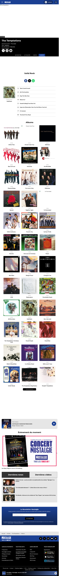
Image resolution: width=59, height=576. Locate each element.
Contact (11, 568)
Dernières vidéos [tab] (43, 475)
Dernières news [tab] (15, 475)
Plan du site (5, 568)
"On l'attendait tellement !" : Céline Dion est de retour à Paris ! (31, 487)
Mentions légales (19, 568)
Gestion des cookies (29, 569)
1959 (15, 43)
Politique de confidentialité (44, 568)
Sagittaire (7, 45)
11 (12, 43)
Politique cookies (32, 568)
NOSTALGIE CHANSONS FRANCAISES (22, 424)
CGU (25, 568)
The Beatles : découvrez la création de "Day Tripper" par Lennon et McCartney (36, 495)
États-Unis (12, 46)
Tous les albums (29, 389)
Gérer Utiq (53, 568)
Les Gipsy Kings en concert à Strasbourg (12, 468)
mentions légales (10, 522)
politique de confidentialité (18, 522)
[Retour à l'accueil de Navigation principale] (8, 2)
